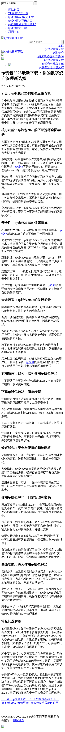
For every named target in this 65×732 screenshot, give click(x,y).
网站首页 (13, 9)
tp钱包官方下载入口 (20, 20)
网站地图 (18, 720)
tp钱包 (19, 166)
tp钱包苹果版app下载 (21, 17)
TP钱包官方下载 (18, 13)
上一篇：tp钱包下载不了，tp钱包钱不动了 (27, 699)
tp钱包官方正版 (17, 27)
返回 (55, 702)
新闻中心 (13, 31)
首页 (61, 45)
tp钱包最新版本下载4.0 (22, 24)
